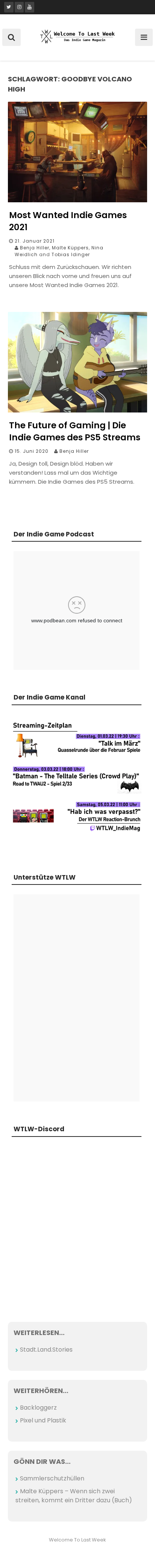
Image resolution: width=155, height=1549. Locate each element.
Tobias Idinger (71, 254)
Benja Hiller (34, 247)
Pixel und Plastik (43, 1420)
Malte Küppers (70, 247)
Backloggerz (38, 1407)
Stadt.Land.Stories (46, 1349)
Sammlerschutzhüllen (52, 1478)
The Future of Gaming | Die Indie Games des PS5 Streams (74, 431)
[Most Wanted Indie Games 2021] (77, 200)
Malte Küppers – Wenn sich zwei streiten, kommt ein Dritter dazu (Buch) (73, 1496)
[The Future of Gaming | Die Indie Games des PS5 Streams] (77, 410)
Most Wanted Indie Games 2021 (68, 221)
